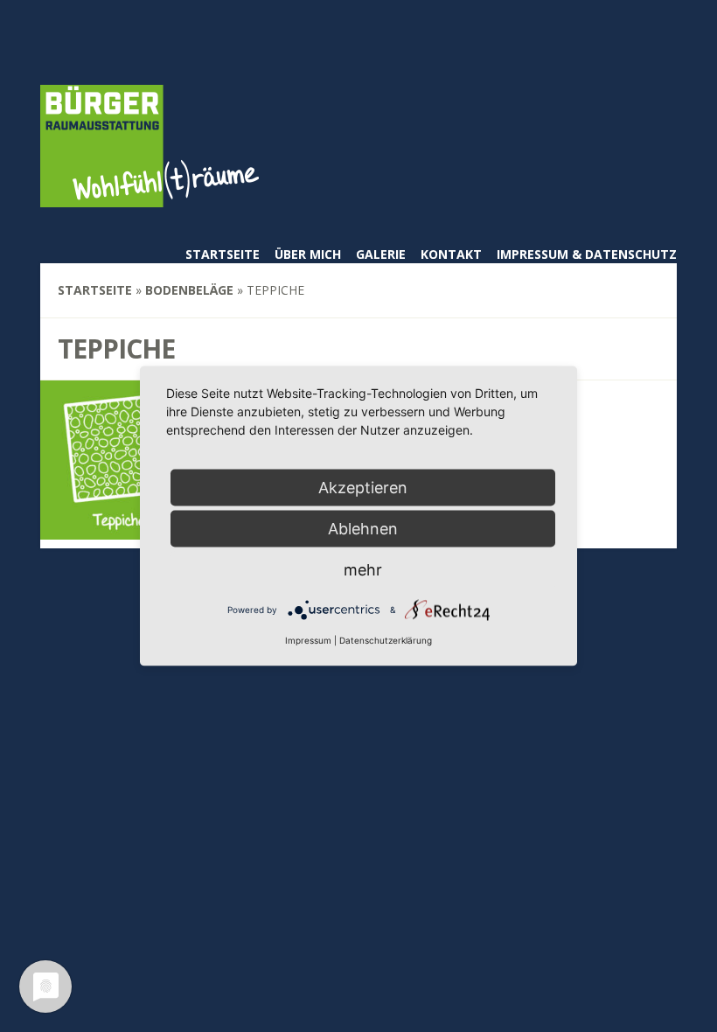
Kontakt (451, 254)
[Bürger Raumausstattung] (149, 196)
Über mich (308, 254)
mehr (363, 570)
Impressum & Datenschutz (587, 254)
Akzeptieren (362, 487)
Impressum (308, 640)
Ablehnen (363, 528)
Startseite (222, 254)
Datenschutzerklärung (385, 640)
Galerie (381, 254)
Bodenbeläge (189, 290)
